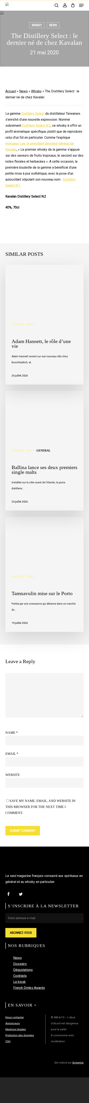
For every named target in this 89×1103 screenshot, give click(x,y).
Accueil (10, 91)
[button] (81, 5)
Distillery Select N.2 (36, 125)
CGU (8, 1041)
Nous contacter (14, 1017)
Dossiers (20, 964)
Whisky (37, 25)
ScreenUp (78, 1062)
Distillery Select (33, 114)
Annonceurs (12, 1023)
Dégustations (23, 970)
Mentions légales (15, 1029)
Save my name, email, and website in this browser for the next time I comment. (40, 807)
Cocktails (20, 976)
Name (11, 732)
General (43, 450)
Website (12, 775)
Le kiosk (19, 982)
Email (11, 753)
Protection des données (19, 1035)
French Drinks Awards (29, 988)
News (53, 25)
